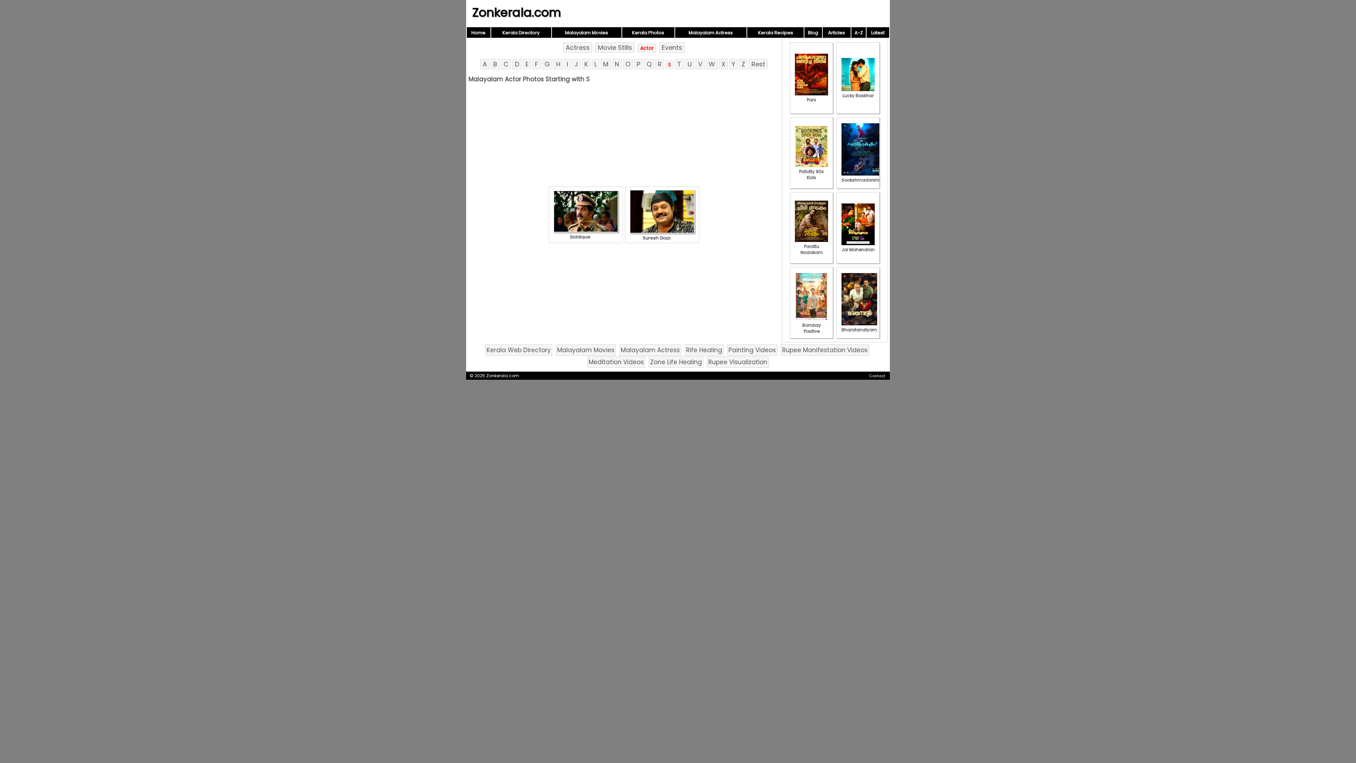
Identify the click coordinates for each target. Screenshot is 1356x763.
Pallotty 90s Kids (811, 174)
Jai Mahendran (858, 250)
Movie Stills (615, 47)
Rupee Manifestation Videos (825, 350)
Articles (836, 32)
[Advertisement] (624, 136)
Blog (813, 32)
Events (672, 47)
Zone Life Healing (676, 362)
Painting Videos (752, 350)
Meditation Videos (616, 362)
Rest (758, 64)
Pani (811, 100)
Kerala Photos (648, 32)
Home (478, 32)
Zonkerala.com (516, 12)
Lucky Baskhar (858, 96)
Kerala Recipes (775, 32)
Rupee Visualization (737, 362)
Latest (878, 32)
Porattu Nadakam (812, 249)
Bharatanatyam (859, 330)
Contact (877, 376)
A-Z (859, 32)
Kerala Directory (521, 32)
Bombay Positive (811, 328)
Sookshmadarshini (862, 180)
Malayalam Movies (586, 32)
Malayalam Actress (711, 32)
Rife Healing (704, 350)
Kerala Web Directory (519, 350)
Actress (578, 47)
